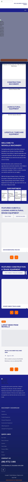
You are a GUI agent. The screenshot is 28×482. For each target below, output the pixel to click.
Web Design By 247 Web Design (14, 480)
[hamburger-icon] (25, 10)
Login (13, 477)
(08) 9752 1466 (8, 461)
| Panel (15, 477)
